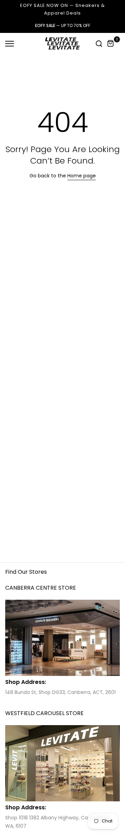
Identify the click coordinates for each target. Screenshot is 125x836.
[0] (111, 43)
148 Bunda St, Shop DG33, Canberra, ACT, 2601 (60, 692)
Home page (81, 175)
